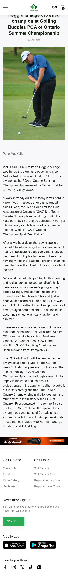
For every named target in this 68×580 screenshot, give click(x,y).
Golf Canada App (44, 474)
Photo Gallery (11, 480)
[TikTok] (30, 567)
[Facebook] (5, 567)
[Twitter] (22, 567)
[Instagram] (13, 567)
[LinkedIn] (39, 567)
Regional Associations (47, 480)
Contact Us (9, 468)
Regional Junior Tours (47, 486)
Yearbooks (9, 486)
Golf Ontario (12, 459)
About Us (8, 474)
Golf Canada (41, 468)
